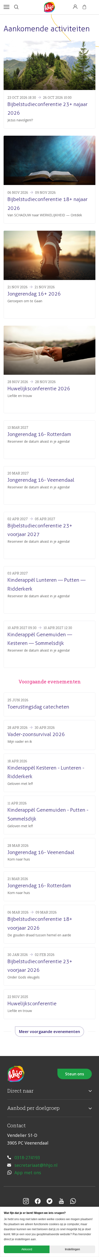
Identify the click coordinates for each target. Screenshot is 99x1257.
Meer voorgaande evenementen (49, 1031)
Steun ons (74, 1074)
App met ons (27, 1172)
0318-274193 (27, 1157)
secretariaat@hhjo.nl (35, 1165)
